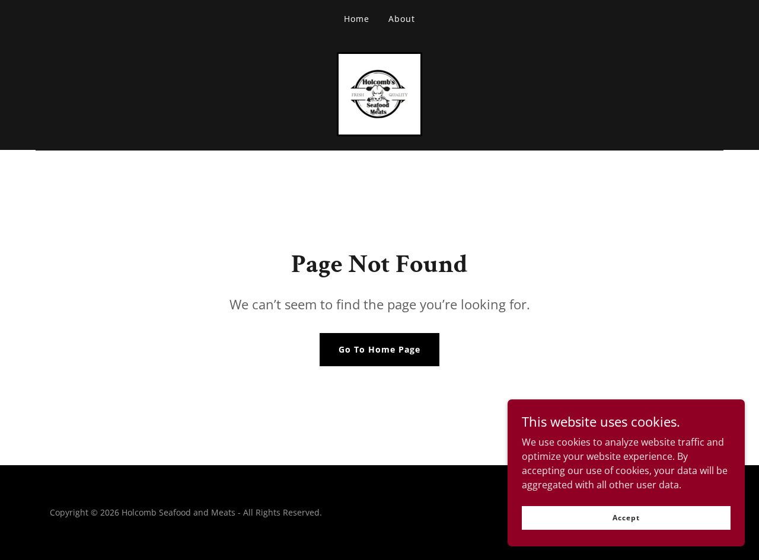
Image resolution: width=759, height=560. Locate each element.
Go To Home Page (379, 349)
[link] (380, 93)
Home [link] (356, 18)
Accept (626, 518)
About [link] (401, 18)
